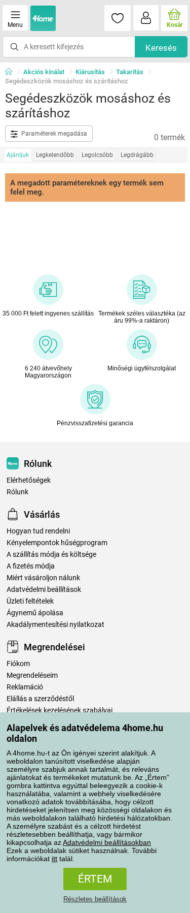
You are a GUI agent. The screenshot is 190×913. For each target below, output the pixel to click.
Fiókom (18, 664)
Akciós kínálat (43, 72)
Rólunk (17, 492)
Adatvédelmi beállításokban (107, 842)
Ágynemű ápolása (35, 613)
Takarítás (129, 72)
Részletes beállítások (95, 899)
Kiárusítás (90, 72)
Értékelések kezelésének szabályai (59, 710)
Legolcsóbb (97, 155)
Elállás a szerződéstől (40, 699)
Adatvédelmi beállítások (44, 589)
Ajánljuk (18, 155)
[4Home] (12, 72)
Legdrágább (137, 155)
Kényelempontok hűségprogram (57, 543)
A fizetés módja (31, 566)
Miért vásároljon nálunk (43, 578)
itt (54, 859)
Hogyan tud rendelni (38, 531)
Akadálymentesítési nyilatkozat (55, 624)
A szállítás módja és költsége (51, 554)
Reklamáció (25, 687)
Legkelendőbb (55, 155)
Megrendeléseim (32, 675)
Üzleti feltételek (30, 601)
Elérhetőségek (29, 480)
